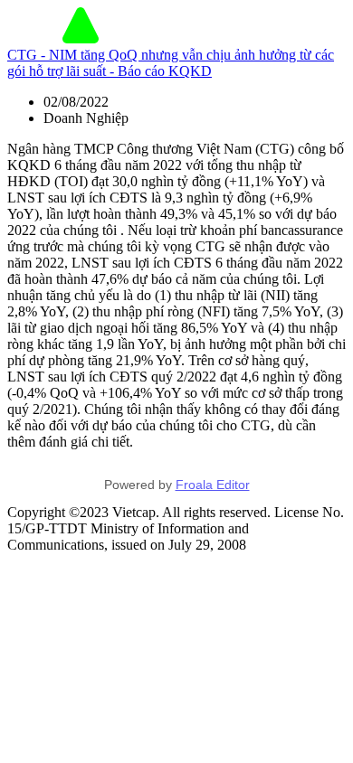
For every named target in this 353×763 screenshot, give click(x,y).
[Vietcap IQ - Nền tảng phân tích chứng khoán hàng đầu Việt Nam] (80, 38)
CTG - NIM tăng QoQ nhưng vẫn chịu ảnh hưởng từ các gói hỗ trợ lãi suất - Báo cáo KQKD (170, 63)
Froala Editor (213, 484)
